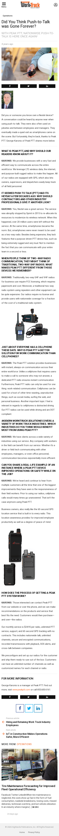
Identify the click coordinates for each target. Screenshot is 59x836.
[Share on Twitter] (28, 86)
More (36, 807)
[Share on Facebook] (10, 86)
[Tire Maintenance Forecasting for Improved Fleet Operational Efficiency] (29, 764)
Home (22, 832)
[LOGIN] (55, 5)
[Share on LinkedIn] (47, 86)
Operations (24, 744)
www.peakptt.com (21, 689)
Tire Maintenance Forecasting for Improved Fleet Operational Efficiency (28, 787)
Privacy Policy (34, 832)
